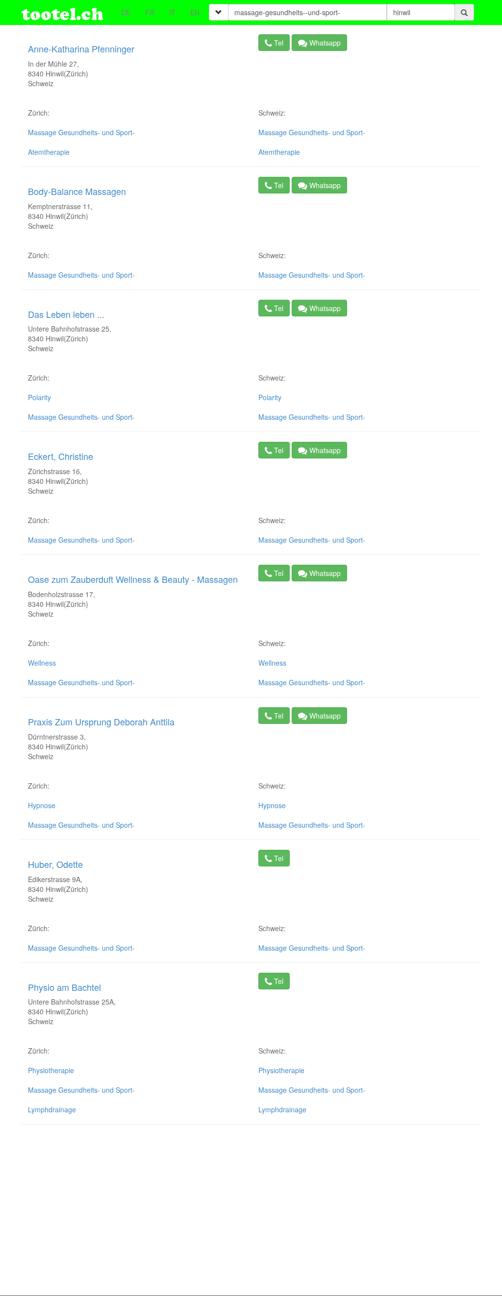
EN (195, 12)
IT (172, 12)
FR (149, 12)
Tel (277, 43)
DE (125, 12)
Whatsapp (324, 43)
